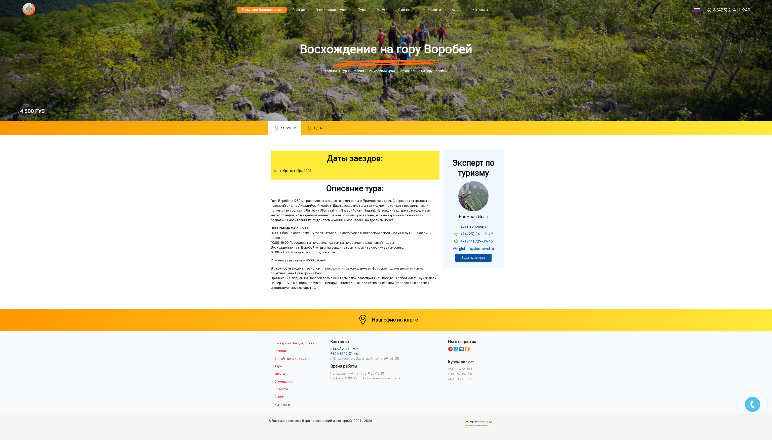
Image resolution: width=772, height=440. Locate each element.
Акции (457, 10)
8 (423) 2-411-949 (731, 10)
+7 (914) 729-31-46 (476, 241)
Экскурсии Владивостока (262, 10)
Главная (299, 10)
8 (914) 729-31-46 (344, 354)
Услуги (382, 10)
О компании (407, 10)
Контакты (480, 10)
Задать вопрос (474, 257)
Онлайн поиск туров (331, 10)
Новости (434, 10)
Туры (362, 10)
